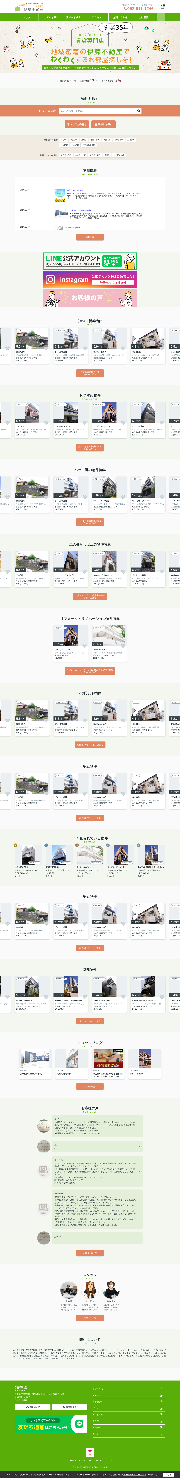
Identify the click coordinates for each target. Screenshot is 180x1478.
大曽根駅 (106, 140)
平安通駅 (73, 140)
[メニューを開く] (161, 17)
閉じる (168, 1475)
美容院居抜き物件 (72, 227)
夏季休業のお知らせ (75, 190)
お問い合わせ (120, 17)
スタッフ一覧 (90, 1318)
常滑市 (107, 155)
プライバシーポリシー (89, 1461)
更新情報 (90, 237)
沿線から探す (73, 17)
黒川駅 (83, 140)
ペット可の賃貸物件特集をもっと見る (90, 522)
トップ (26, 17)
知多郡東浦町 (119, 155)
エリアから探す (50, 17)
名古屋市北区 (80, 155)
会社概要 (143, 17)
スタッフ (96, 1395)
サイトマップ (107, 1461)
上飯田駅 (64, 145)
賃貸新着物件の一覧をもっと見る (90, 373)
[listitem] (32, 346)
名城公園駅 (119, 140)
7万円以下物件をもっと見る (90, 745)
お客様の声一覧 (90, 1253)
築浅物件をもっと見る (90, 1021)
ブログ (95, 1408)
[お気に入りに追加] (7, 348)
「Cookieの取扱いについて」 (134, 1475)
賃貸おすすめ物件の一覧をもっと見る (90, 447)
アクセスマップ (99, 1415)
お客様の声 (97, 1402)
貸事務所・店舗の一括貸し (81, 210)
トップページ (98, 1389)
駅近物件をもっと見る (90, 818)
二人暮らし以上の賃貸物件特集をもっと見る (90, 596)
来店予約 (96, 1421)
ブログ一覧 (90, 1086)
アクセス (97, 17)
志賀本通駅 (95, 140)
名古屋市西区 (66, 155)
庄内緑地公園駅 (89, 145)
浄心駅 (63, 140)
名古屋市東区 (95, 155)
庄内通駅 (130, 140)
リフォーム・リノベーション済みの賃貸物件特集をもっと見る (90, 671)
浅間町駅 (75, 145)
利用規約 (73, 1461)
